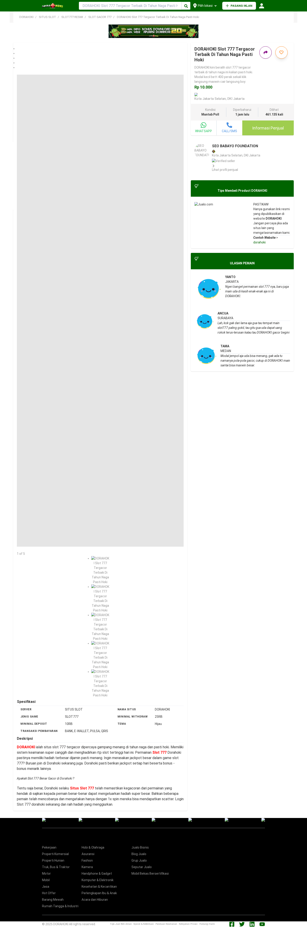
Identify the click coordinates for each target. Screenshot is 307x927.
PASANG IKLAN (241, 5)
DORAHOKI (26, 17)
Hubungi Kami (207, 924)
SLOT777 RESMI (72, 17)
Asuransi (88, 854)
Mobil (46, 880)
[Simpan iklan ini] (281, 52)
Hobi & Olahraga (93, 847)
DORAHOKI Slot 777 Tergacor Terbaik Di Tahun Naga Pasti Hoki (158, 17)
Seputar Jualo (141, 867)
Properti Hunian (53, 860)
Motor (46, 873)
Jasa (45, 886)
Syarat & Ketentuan (143, 924)
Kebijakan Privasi (188, 924)
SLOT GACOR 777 (99, 17)
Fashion (87, 860)
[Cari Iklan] (186, 6)
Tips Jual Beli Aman (121, 924)
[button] (100, 48)
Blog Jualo (138, 854)
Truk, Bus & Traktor (56, 867)
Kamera (87, 867)
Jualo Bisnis (140, 847)
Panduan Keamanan (166, 924)
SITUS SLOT (47, 17)
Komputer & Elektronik (97, 880)
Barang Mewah (53, 899)
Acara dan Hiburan (95, 899)
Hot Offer (49, 893)
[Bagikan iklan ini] (265, 52)
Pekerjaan (49, 847)
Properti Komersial (55, 854)
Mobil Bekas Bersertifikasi (150, 873)
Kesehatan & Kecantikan (99, 886)
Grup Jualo (139, 860)
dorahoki (259, 242)
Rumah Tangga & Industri (60, 906)
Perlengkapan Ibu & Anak (99, 893)
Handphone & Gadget (97, 873)
